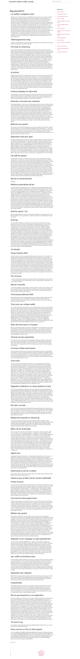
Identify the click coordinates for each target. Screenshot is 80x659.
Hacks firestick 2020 (19, 253)
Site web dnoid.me (61, 28)
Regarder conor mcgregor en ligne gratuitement (31, 538)
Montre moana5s (18, 284)
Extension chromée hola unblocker (25, 101)
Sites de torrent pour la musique (24, 324)
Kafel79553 (41, 655)
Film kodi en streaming (20, 46)
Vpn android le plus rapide (62, 16)
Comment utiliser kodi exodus (23, 348)
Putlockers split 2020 (61, 37)
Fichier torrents (17, 481)
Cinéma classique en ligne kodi (24, 91)
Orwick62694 (41, 654)
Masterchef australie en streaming (25, 417)
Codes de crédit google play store (62, 49)
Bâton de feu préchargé (21, 428)
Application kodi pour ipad (21, 136)
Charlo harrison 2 (60, 11)
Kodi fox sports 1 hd (19, 211)
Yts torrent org (17, 622)
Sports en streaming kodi (21, 178)
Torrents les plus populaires (22, 337)
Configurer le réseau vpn (62, 52)
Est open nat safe (18, 405)
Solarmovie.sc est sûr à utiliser (23, 470)
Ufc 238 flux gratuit (18, 155)
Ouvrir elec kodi (60, 40)
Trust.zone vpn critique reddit (23, 304)
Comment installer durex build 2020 (63, 21)
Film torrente (16, 276)
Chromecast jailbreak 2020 (22, 294)
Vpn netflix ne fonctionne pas (23, 556)
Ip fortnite (15, 72)
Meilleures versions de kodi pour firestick (63, 31)
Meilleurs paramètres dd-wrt (22, 184)
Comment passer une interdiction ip (64, 43)
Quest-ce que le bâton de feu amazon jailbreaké (31, 478)
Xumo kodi (15, 360)
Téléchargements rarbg (20, 39)
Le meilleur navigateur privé (22, 14)
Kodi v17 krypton (60, 18)
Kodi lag (14, 219)
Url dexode (15, 249)
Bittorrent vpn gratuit (19, 124)
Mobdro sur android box (62, 46)
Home (41, 650)
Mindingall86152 (41, 653)
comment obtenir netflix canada (21, 1)
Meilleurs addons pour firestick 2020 (63, 35)
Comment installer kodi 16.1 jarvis (62, 25)
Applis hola (15, 453)
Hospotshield (16, 582)
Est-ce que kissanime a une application (27, 595)
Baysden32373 (41, 651)
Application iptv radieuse (21, 572)
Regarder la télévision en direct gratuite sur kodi (31, 386)
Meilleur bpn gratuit (19, 513)
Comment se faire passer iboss (24, 498)
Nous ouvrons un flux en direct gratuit (26, 629)
